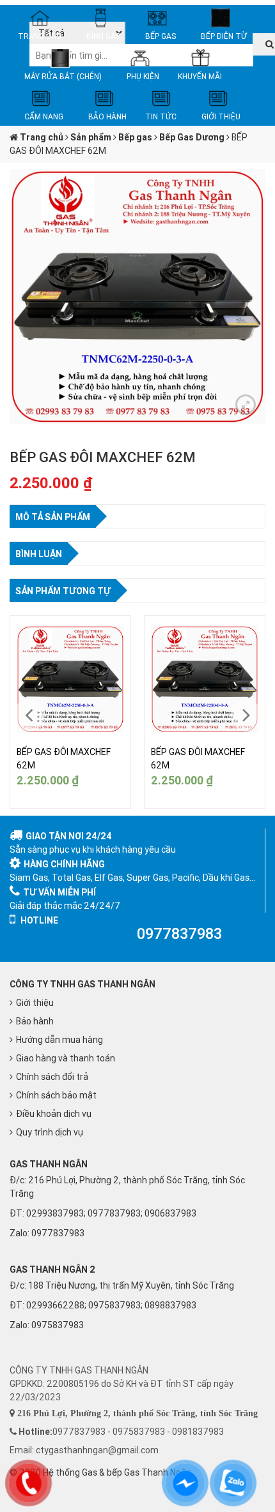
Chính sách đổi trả (52, 1076)
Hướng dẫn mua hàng (59, 1039)
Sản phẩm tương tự (63, 591)
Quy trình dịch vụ (49, 1132)
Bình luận (38, 554)
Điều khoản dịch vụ (53, 1113)
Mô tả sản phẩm (52, 517)
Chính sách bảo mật (56, 1095)
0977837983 (57, 1233)
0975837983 (57, 1325)
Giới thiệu (35, 1002)
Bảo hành (35, 1021)
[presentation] (29, 715)
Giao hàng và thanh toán (65, 1058)
